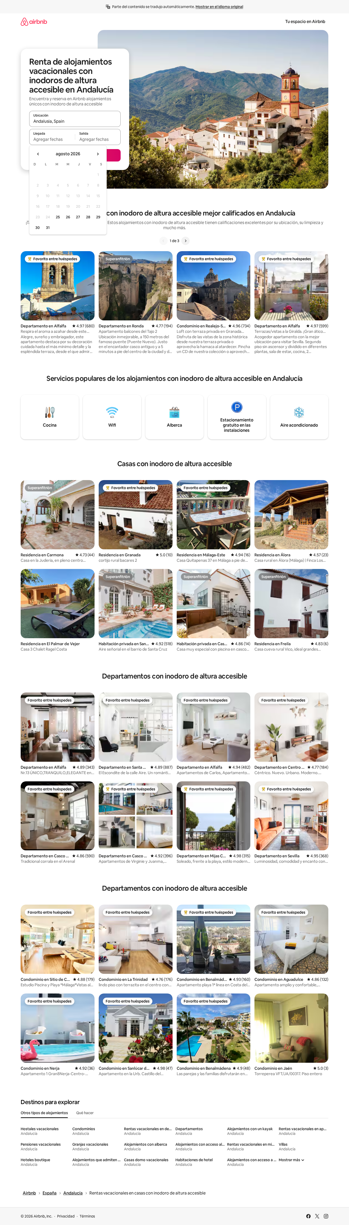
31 (48, 227)
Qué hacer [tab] (85, 1113)
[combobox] (75, 121)
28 (88, 217)
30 (37, 227)
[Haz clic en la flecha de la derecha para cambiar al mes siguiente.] (97, 154)
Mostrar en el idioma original (219, 6)
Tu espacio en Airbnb (305, 21)
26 (68, 217)
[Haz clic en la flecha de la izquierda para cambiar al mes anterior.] (38, 154)
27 (78, 217)
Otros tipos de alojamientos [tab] (44, 1113)
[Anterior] (163, 241)
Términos (87, 1216)
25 (58, 217)
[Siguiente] (185, 241)
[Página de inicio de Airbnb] (34, 21)
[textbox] (52, 139)
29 (98, 217)
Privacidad (66, 1216)
